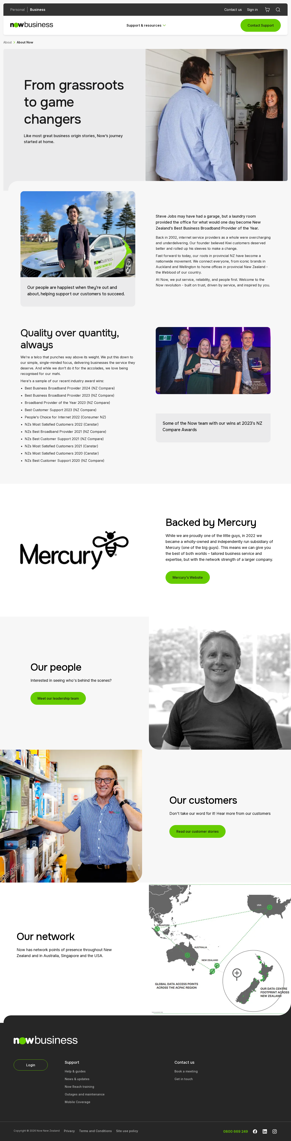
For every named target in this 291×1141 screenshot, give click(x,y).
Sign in (252, 9)
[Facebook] (255, 1131)
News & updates (77, 1079)
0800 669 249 (235, 1131)
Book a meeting (186, 1071)
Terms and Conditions (95, 1131)
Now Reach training (79, 1086)
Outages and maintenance (85, 1094)
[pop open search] (278, 9)
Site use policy (127, 1131)
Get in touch (183, 1079)
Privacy (69, 1131)
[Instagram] (274, 1131)
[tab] (147, 25)
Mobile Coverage (77, 1102)
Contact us (233, 9)
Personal (17, 9)
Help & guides (75, 1071)
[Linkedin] (265, 1131)
